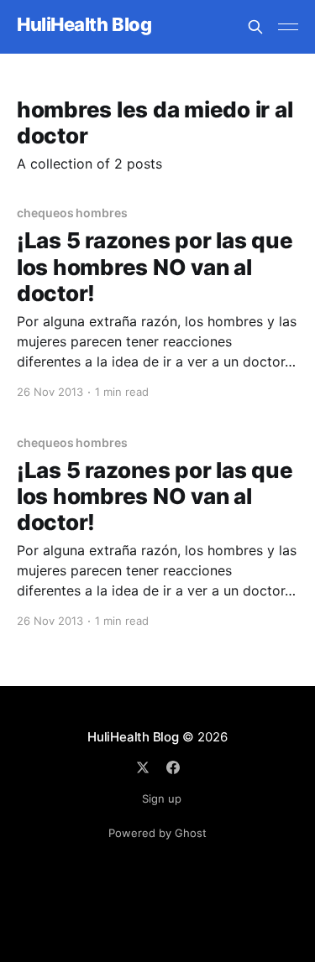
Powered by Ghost (157, 833)
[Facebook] (173, 767)
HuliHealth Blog (84, 25)
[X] (143, 767)
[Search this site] (255, 26)
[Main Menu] (288, 26)
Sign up (161, 798)
